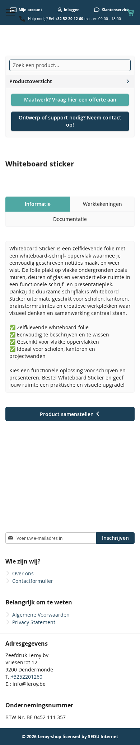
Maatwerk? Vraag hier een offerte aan (70, 99)
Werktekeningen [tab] (102, 204)
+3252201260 (26, 676)
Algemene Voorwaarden (41, 614)
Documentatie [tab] (70, 219)
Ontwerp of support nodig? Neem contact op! (70, 121)
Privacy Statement (33, 622)
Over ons (23, 573)
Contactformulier (32, 580)
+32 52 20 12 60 (69, 18)
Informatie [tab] (38, 204)
